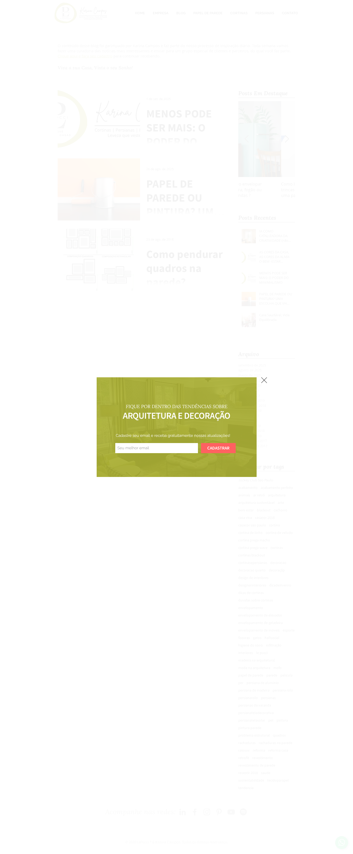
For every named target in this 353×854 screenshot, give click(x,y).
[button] (264, 380)
